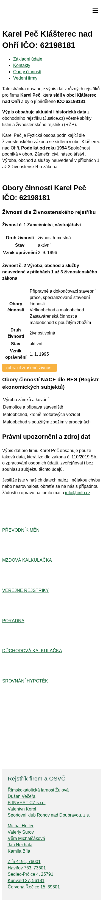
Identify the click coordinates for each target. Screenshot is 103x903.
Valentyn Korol (22, 809)
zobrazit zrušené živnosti (29, 367)
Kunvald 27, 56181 (26, 880)
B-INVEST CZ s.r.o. (27, 802)
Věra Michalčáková (26, 838)
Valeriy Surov (21, 832)
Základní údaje (27, 59)
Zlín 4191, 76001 (24, 861)
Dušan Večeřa (21, 796)
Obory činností (27, 71)
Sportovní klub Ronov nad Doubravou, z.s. (49, 815)
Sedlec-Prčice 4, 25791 (30, 874)
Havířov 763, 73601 (27, 868)
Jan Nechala (20, 844)
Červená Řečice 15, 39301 (34, 887)
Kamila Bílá (19, 851)
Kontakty (21, 65)
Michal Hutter (21, 825)
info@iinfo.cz (77, 492)
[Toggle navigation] (95, 10)
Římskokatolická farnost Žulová (38, 790)
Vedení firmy (25, 78)
